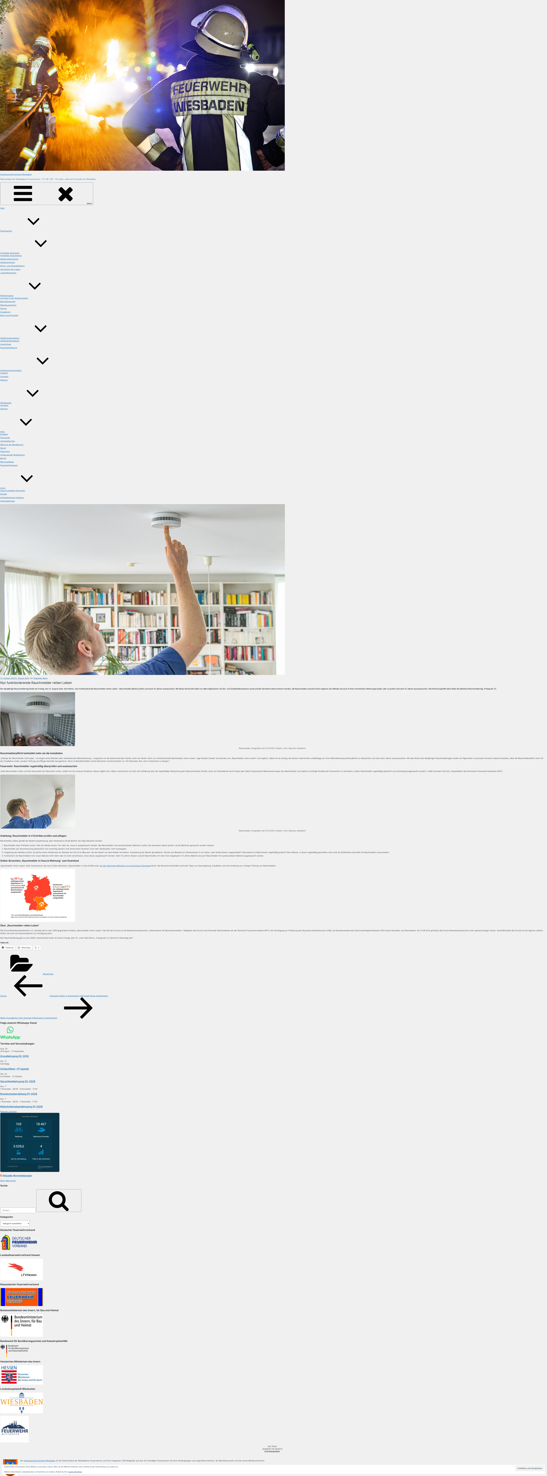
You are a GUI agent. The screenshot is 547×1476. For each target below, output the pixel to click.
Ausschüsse (5, 344)
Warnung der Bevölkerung (11, 444)
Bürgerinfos (48, 974)
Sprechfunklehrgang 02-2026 (17, 1081)
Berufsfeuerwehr (8, 301)
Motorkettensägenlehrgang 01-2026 (21, 1106)
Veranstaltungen (7, 441)
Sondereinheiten (7, 262)
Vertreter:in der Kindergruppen (14, 298)
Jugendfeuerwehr (8, 273)
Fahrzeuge (5, 437)
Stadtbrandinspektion (9, 338)
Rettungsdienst (7, 462)
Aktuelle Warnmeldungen (17, 1175)
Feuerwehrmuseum (9, 465)
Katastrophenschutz (9, 259)
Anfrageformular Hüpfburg (12, 497)
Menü (89, 203)
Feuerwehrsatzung (8, 348)
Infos (2, 431)
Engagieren (5, 312)
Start (2, 208)
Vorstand (4, 376)
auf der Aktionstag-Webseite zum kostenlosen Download (125, 866)
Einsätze (4, 434)
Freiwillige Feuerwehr (10, 253)
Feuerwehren (6, 231)
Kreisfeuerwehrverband (10, 370)
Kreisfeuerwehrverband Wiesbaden (16, 174)
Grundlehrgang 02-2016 (14, 1056)
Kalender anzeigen (8, 1111)
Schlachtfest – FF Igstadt (14, 1068)
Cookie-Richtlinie (75, 1472)
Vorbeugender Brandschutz (12, 455)
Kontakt (3, 494)
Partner (3, 308)
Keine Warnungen (8, 1180)
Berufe (3, 458)
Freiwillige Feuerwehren (11, 255)
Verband (4, 373)
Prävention (5, 451)
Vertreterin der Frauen (10, 269)
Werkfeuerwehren (8, 305)
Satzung (4, 380)
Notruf (3, 448)
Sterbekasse (5, 403)
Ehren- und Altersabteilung (12, 266)
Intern (3, 488)
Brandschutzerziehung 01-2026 (18, 1093)
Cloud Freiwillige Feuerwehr (12, 490)
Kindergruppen (7, 295)
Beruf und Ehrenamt (9, 315)
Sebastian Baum (40, 678)
